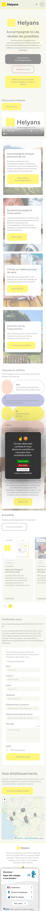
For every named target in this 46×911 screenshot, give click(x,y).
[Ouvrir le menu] (36, 4)
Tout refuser (23, 465)
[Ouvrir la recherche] (42, 4)
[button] (4, 799)
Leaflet (20, 838)
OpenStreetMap (31, 838)
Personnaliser (23, 470)
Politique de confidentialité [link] (23, 473)
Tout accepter (23, 461)
